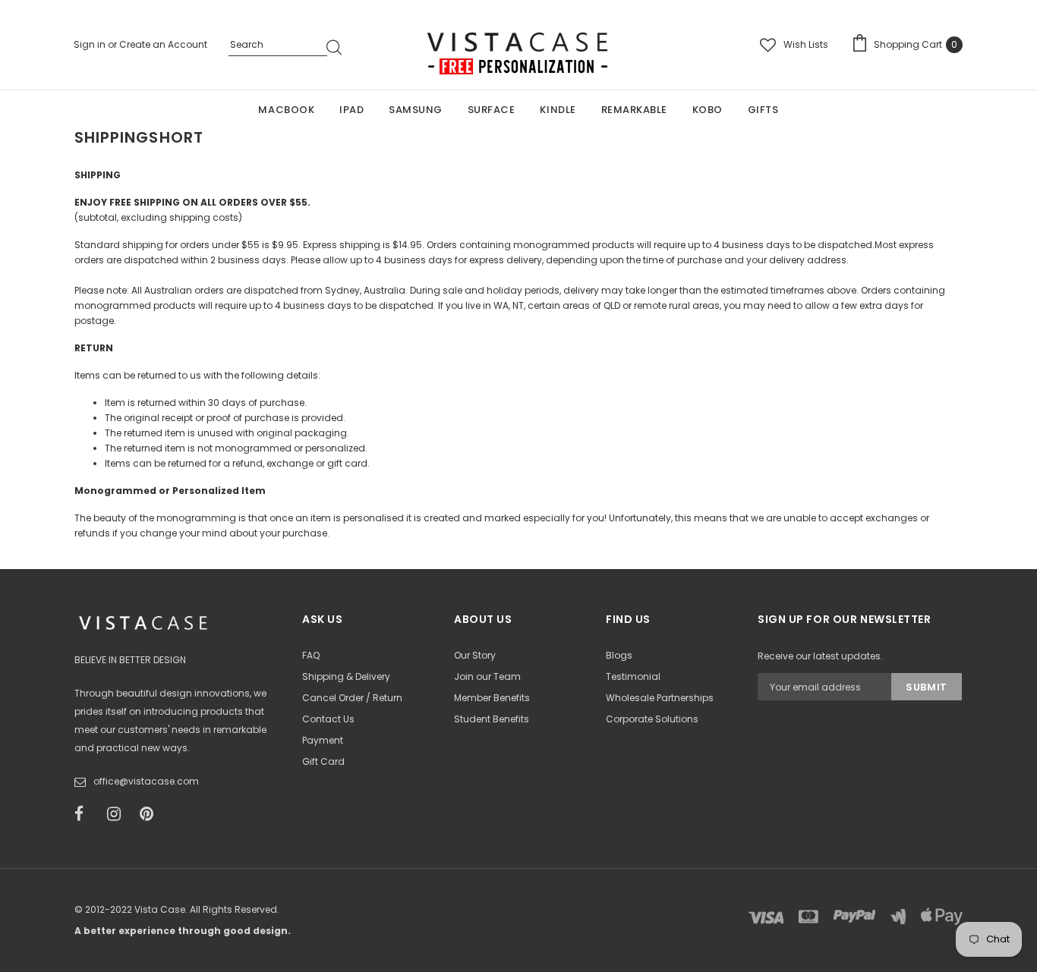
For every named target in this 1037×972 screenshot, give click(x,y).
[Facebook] (85, 814)
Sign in (91, 44)
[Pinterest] (151, 814)
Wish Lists (805, 44)
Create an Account (163, 44)
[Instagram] (118, 814)
